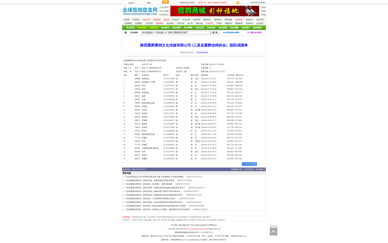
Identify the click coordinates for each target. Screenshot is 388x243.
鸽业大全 (146, 20)
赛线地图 (147, 220)
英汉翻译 (171, 220)
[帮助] (263, 7)
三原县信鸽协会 (202, 52)
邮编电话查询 (181, 220)
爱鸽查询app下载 (139, 217)
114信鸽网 (151, 217)
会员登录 (260, 23)
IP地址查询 (201, 220)
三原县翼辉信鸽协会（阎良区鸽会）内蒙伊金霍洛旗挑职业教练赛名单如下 (155, 188)
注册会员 (183, 3)
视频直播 (238, 23)
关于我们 (174, 225)
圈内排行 (207, 20)
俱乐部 (190, 23)
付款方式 (198, 225)
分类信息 (149, 23)
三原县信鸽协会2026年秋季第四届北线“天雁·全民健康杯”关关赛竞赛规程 (154, 177)
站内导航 (260, 20)
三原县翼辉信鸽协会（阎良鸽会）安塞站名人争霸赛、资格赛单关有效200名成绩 (157, 209)
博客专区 (199, 23)
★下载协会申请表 (254, 32)
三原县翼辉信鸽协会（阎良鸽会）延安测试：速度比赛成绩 (148, 184)
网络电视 (228, 20)
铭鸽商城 (159, 23)
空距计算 (156, 220)
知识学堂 (196, 20)
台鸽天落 (238, 20)
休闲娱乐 (249, 23)
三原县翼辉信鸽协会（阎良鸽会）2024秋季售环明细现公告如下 (150, 198)
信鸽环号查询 (137, 220)
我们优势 (182, 225)
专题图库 (138, 23)
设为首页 (165, 7)
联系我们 (165, 15)
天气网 (164, 220)
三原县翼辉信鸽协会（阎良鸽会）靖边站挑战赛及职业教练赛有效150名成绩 (155, 206)
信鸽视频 (128, 23)
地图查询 (228, 23)
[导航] (263, 11)
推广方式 (190, 225)
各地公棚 (186, 20)
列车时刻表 (211, 220)
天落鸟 (219, 23)
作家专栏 (209, 23)
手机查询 (192, 220)
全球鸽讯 (136, 20)
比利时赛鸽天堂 (195, 217)
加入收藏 (165, 11)
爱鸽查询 (217, 20)
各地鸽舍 (170, 23)
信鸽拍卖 (157, 20)
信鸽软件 (249, 20)
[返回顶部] (273, 231)
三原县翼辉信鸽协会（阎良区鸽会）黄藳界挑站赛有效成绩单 (149, 180)
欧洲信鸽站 (183, 217)
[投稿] (263, 15)
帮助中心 (213, 225)
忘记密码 (190, 3)
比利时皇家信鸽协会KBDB (167, 217)
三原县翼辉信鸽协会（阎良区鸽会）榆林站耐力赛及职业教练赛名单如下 (154, 195)
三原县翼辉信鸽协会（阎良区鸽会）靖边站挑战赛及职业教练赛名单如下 (154, 202)
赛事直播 (180, 23)
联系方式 (205, 225)
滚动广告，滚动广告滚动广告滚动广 (213, 3)
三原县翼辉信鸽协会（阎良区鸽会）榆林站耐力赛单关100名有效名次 (153, 191)
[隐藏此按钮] (273, 226)
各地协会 (175, 20)
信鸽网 (126, 20)
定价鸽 (166, 20)
